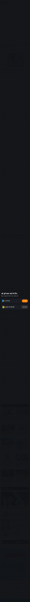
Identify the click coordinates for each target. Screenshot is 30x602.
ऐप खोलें (25, 301)
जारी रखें (25, 307)
